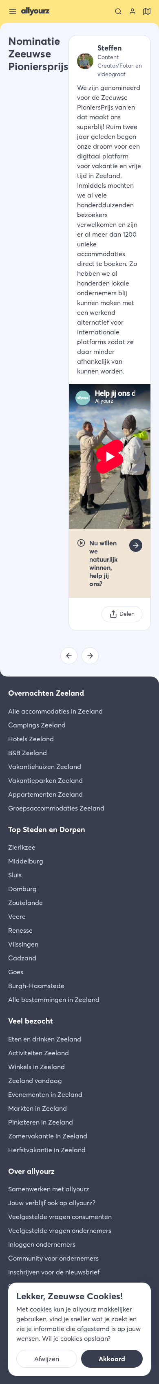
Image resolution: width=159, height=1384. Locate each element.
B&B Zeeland (27, 753)
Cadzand (22, 958)
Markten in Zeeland (37, 1108)
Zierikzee (21, 847)
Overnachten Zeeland (46, 693)
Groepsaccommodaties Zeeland (56, 808)
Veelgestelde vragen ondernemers (59, 1230)
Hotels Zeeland (31, 739)
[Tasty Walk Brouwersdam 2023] (90, 655)
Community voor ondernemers (53, 1258)
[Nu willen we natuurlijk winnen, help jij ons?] (135, 545)
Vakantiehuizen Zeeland (44, 766)
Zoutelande (25, 903)
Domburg (22, 889)
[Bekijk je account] (132, 11)
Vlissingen (23, 944)
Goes (15, 972)
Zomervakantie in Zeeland (47, 1136)
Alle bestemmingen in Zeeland (53, 999)
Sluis (15, 875)
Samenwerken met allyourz (48, 1189)
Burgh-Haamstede (36, 986)
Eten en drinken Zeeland (44, 1039)
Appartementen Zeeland (45, 794)
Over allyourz (31, 1171)
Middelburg (25, 861)
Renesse (20, 930)
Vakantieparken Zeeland (45, 780)
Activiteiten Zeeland (38, 1053)
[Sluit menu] (12, 11)
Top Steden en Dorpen (46, 829)
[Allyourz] (35, 11)
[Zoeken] (118, 11)
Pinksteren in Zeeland (40, 1122)
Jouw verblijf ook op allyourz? (51, 1203)
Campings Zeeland (37, 725)
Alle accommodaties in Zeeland (55, 711)
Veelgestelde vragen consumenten (60, 1217)
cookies (41, 1309)
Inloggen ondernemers (41, 1244)
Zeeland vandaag (35, 1080)
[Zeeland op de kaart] (147, 11)
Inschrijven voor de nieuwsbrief (53, 1272)
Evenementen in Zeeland (45, 1094)
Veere (17, 916)
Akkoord (112, 1359)
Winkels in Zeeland (36, 1067)
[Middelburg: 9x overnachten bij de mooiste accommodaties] (68, 655)
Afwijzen (46, 1359)
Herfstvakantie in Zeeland (47, 1150)
